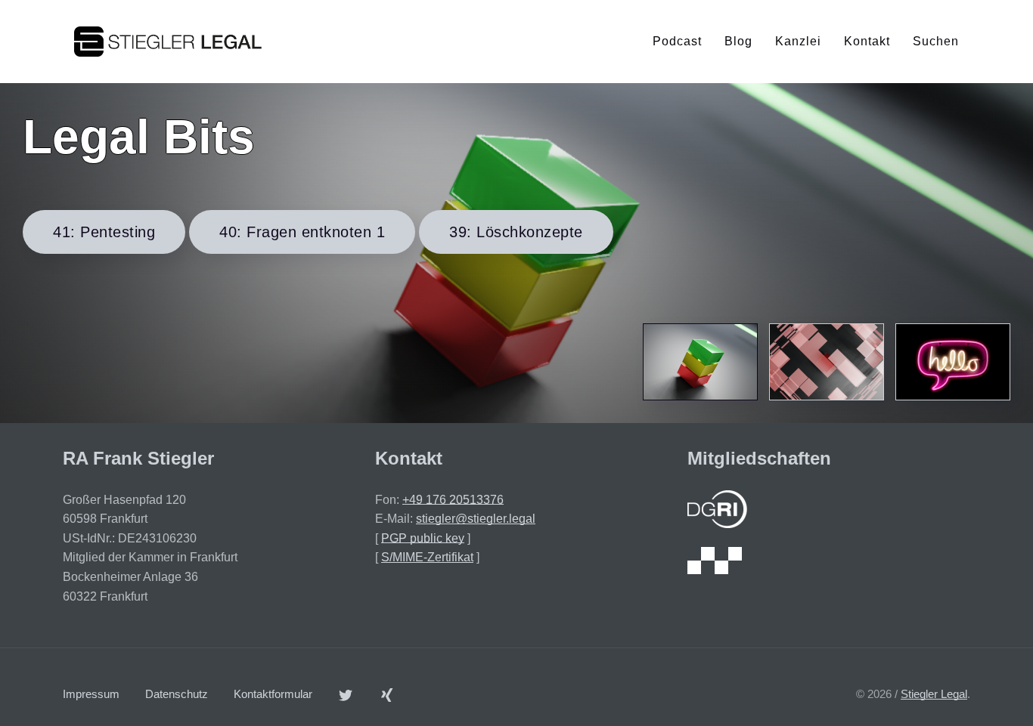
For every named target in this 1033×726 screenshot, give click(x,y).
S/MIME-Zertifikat (427, 557)
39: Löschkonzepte (516, 232)
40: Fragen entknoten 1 (302, 232)
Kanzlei (798, 41)
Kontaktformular (273, 693)
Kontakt (867, 41)
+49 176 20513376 (453, 499)
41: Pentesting (104, 232)
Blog (738, 41)
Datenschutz (176, 693)
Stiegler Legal (934, 693)
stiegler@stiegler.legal (475, 518)
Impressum (91, 693)
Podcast (677, 41)
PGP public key (422, 538)
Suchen (936, 41)
